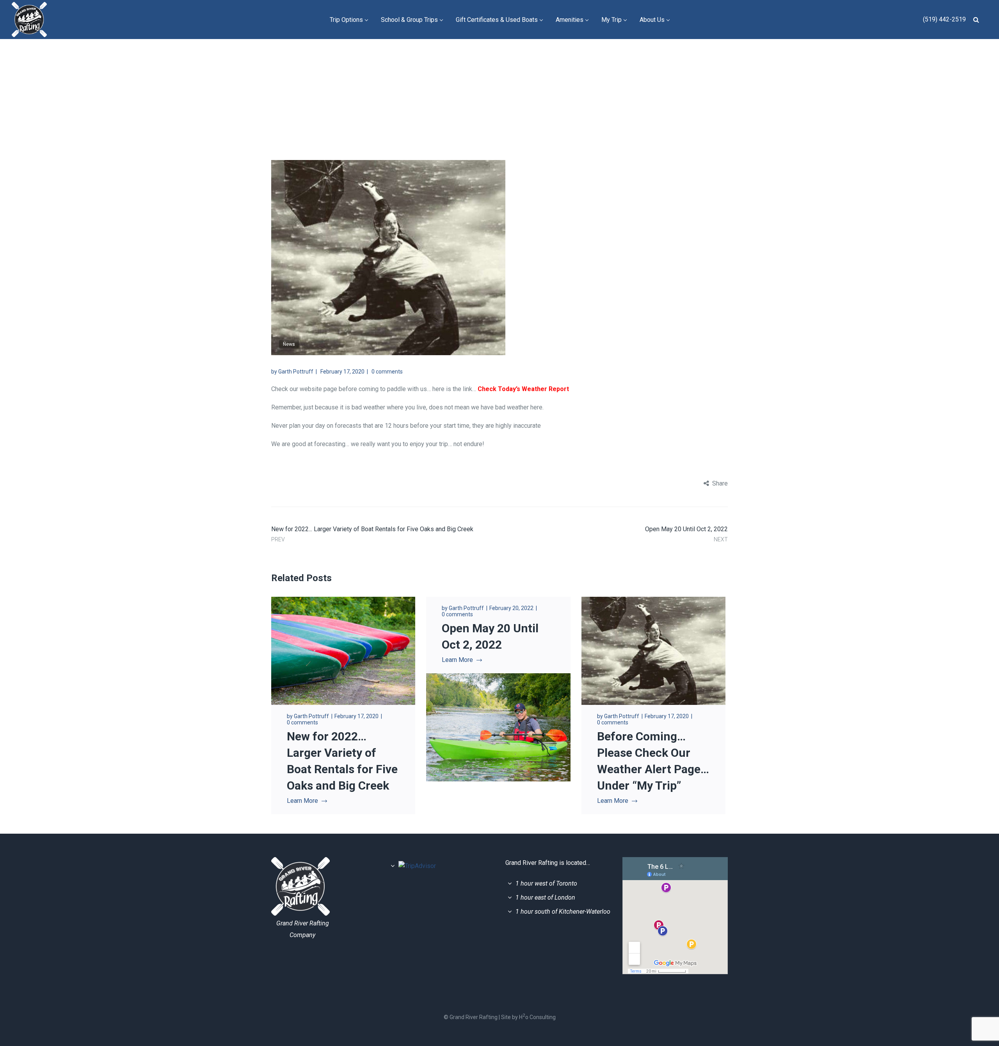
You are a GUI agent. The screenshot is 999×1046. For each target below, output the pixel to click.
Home (525, 77)
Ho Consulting (537, 1017)
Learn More (302, 800)
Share (720, 483)
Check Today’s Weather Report (523, 389)
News (552, 77)
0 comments (387, 371)
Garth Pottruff (295, 371)
